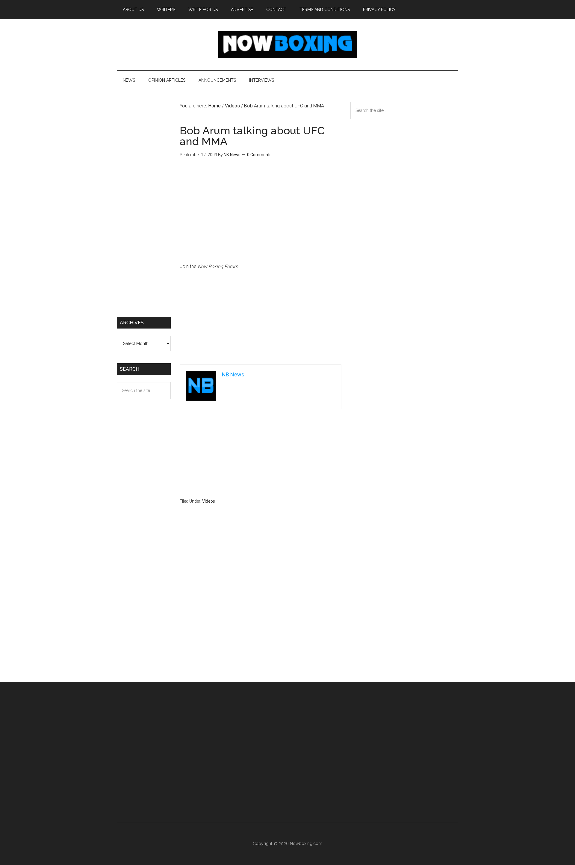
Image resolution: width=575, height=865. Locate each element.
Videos (208, 501)
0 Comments (259, 154)
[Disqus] (260, 604)
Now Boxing (287, 44)
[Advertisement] (260, 320)
